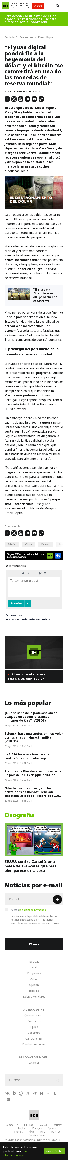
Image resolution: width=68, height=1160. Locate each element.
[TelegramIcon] (35, 1093)
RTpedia (34, 991)
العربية (43, 1125)
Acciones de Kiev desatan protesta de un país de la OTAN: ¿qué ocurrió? (33, 773)
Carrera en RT (34, 1038)
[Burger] (63, 6)
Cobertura (34, 1033)
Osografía (20, 815)
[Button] (57, 6)
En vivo (37, 6)
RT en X (34, 944)
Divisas (45, 544)
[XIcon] (28, 1093)
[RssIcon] (55, 1093)
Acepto (28, 910)
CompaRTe (12, 1125)
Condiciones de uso (34, 1044)
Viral (34, 967)
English (22, 1128)
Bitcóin (12, 544)
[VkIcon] (8, 1093)
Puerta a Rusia (37, 1135)
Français (37, 1128)
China (28, 544)
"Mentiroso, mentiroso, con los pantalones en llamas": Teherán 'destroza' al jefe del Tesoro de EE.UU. (33, 792)
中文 (31, 1131)
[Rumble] (14, 1093)
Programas (34, 973)
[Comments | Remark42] (34, 597)
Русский (18, 1131)
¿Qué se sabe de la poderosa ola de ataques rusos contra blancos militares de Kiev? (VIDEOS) (31, 717)
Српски (52, 1128)
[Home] (5, 5)
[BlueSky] (42, 1093)
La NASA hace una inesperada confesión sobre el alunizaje (27, 756)
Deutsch (58, 1125)
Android (34, 1063)
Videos (34, 979)
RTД (42, 1131)
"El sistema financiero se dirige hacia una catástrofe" (45, 295)
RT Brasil (29, 1125)
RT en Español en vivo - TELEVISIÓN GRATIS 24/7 (26, 676)
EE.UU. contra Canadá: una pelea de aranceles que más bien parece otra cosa (30, 866)
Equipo (34, 1027)
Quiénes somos (34, 1015)
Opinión (34, 985)
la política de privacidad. (32, 910)
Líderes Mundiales (34, 996)
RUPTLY (55, 1131)
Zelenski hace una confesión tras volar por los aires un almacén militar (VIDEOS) (34, 737)
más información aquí (15, 1153)
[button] (34, 652)
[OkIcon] (48, 1093)
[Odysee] (21, 1093)
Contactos (34, 1021)
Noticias (34, 961)
